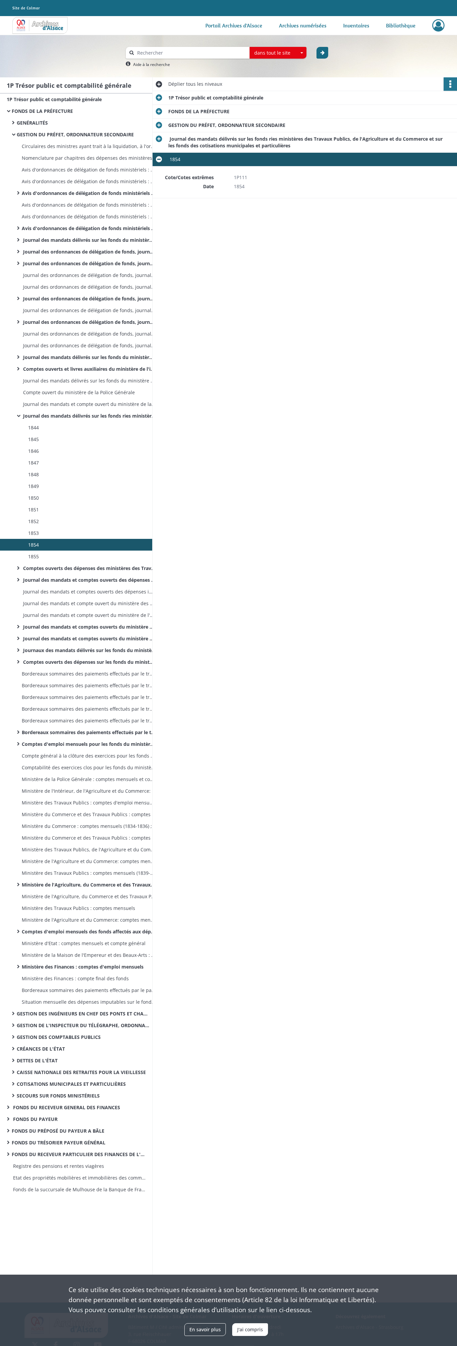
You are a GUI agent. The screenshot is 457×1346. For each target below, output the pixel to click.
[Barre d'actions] (450, 84)
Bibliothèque (401, 25)
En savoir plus (205, 1329)
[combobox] (278, 53)
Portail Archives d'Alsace (233, 25)
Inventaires (356, 25)
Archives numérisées (303, 25)
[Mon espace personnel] (438, 25)
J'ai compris (250, 1329)
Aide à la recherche (151, 64)
